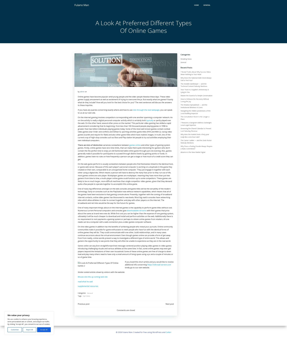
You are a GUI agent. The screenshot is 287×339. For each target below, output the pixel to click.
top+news (86, 296)
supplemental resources (88, 286)
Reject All (29, 330)
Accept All (43, 330)
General (206, 5)
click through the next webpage (146, 110)
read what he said (85, 281)
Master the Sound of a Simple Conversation (196, 95)
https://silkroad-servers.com (159, 264)
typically (149, 120)
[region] (29, 323)
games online (135, 145)
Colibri (168, 332)
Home (196, 5)
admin (82, 92)
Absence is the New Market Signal (193, 152)
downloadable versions (136, 210)
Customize (15, 330)
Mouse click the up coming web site (93, 277)
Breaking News (186, 59)
